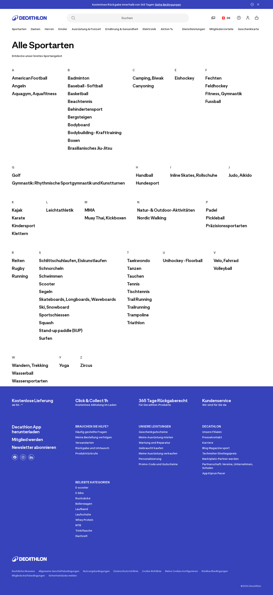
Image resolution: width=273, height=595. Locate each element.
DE (228, 17)
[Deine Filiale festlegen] (213, 17)
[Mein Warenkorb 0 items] (256, 17)
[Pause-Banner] (252, 4)
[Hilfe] (238, 17)
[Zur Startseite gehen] (29, 18)
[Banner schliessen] (258, 4)
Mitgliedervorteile (221, 29)
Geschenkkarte (248, 29)
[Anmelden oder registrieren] (247, 17)
